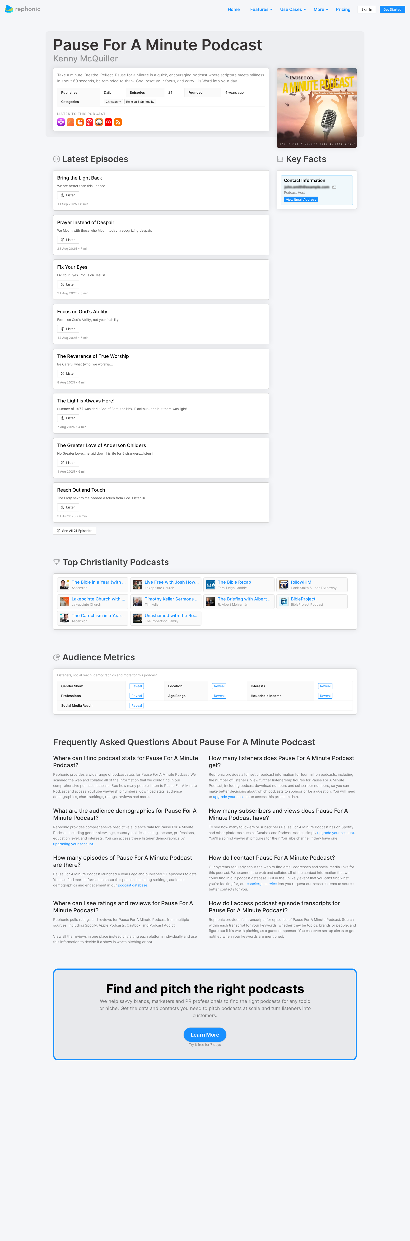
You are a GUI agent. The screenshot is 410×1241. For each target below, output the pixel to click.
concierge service (262, 883)
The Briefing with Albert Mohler (245, 598)
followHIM (301, 582)
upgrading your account (73, 844)
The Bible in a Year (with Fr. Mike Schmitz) (99, 582)
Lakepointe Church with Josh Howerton (99, 598)
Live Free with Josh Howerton (172, 582)
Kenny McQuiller (85, 58)
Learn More (205, 1035)
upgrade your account (231, 796)
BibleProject (303, 598)
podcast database (132, 885)
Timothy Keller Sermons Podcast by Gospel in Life (172, 598)
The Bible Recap (234, 582)
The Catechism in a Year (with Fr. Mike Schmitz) (99, 615)
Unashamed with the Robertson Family (172, 615)
